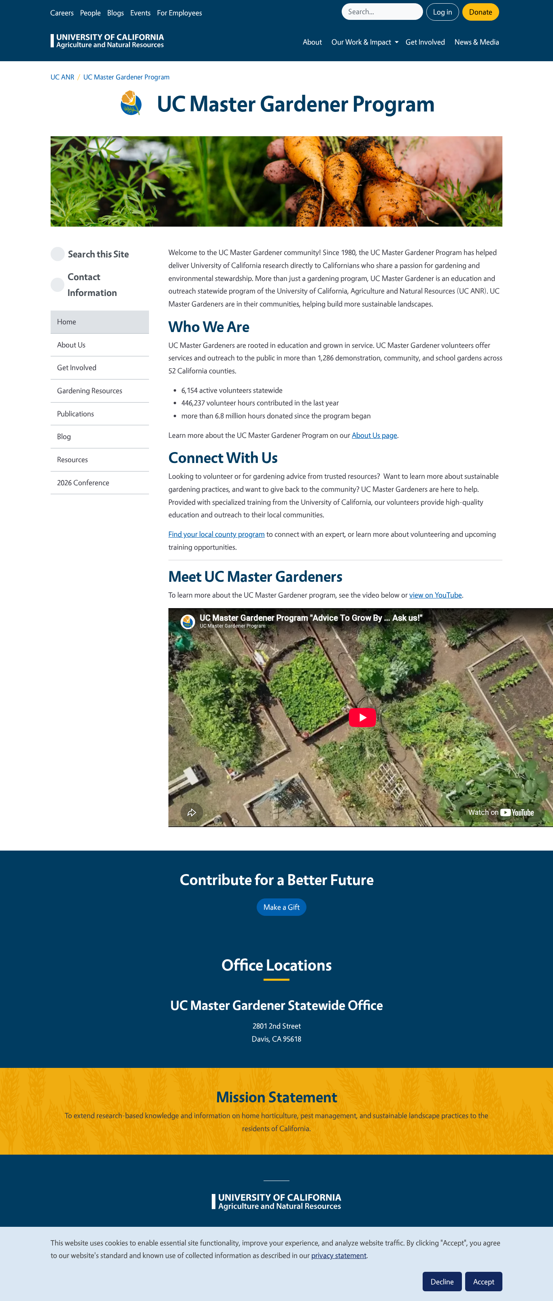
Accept (483, 1281)
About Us (71, 344)
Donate (480, 12)
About (312, 42)
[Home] (107, 42)
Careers (62, 12)
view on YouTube (435, 595)
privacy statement (338, 1255)
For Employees (179, 12)
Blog (64, 436)
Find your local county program (216, 534)
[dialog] (276, 1263)
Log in (442, 12)
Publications (75, 413)
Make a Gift (282, 907)
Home (66, 321)
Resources (72, 459)
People (90, 12)
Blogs (115, 12)
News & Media (477, 42)
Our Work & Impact (361, 42)
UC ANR (62, 77)
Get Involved (425, 42)
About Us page (374, 435)
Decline (442, 1281)
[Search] (418, 11)
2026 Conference (83, 482)
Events (140, 12)
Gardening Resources (89, 390)
